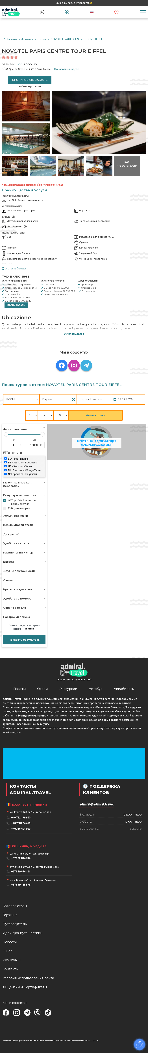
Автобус (95, 689)
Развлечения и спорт (19, 552)
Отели (42, 689)
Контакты (10, 969)
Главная (12, 39)
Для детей (11, 534)
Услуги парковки (15, 515)
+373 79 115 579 (18, 884)
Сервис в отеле (14, 607)
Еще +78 (127, 163)
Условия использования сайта (28, 978)
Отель (8, 580)
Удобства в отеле (16, 543)
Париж (42, 39)
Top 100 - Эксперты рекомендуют (23, 502)
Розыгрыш (12, 960)
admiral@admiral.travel (96, 804)
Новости (10, 942)
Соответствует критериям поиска (24, 627)
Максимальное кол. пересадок (17, 484)
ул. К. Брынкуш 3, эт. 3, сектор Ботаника (33, 880)
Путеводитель (15, 924)
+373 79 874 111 (18, 871)
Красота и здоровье (17, 589)
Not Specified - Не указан (22, 474)
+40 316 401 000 (18, 828)
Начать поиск (95, 415)
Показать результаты (24, 639)
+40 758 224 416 (18, 823)
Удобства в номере (17, 598)
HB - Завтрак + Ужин (20, 466)
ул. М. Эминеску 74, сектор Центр (29, 853)
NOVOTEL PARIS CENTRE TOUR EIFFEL (77, 39)
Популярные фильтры (19, 495)
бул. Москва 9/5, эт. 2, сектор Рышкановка (34, 866)
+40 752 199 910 (18, 817)
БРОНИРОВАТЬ (16, 305)
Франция (27, 39)
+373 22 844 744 (18, 858)
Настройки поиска (16, 617)
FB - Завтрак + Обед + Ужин (24, 470)
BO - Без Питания (18, 458)
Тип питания (14, 452)
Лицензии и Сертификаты (25, 987)
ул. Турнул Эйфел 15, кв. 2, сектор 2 (30, 811)
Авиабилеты (124, 689)
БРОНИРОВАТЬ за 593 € (29, 80)
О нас (7, 951)
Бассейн (9, 561)
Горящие (10, 915)
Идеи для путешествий (22, 933)
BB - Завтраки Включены (22, 462)
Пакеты (19, 689)
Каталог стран (15, 906)
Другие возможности (19, 571)
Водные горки (20, 508)
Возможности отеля (18, 525)
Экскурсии (68, 689)
